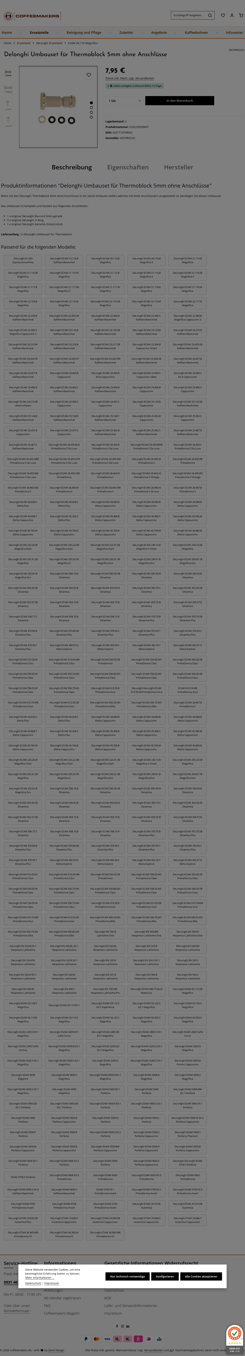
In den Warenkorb (180, 101)
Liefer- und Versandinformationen (131, 1305)
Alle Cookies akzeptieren (201, 1276)
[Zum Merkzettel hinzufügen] (88, 74)
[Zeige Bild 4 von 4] (91, 117)
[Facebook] (117, 1326)
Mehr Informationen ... (39, 1277)
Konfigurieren (165, 1276)
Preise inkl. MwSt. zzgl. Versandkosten (129, 78)
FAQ (47, 1305)
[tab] (72, 167)
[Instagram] (123, 1326)
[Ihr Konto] (232, 15)
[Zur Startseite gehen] (28, 15)
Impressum (113, 1313)
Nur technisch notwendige (127, 1276)
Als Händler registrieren (62, 1298)
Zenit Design (56, 1350)
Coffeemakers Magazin (62, 1313)
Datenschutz (114, 1290)
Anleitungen (53, 1290)
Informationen (60, 1263)
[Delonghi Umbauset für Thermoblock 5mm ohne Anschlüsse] (58, 107)
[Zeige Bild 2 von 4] (91, 107)
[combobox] (188, 15)
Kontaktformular (16, 1310)
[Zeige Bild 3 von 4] (91, 112)
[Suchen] (210, 15)
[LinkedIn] (128, 1326)
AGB (107, 1298)
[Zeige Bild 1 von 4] (91, 102)
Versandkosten (153, 1350)
